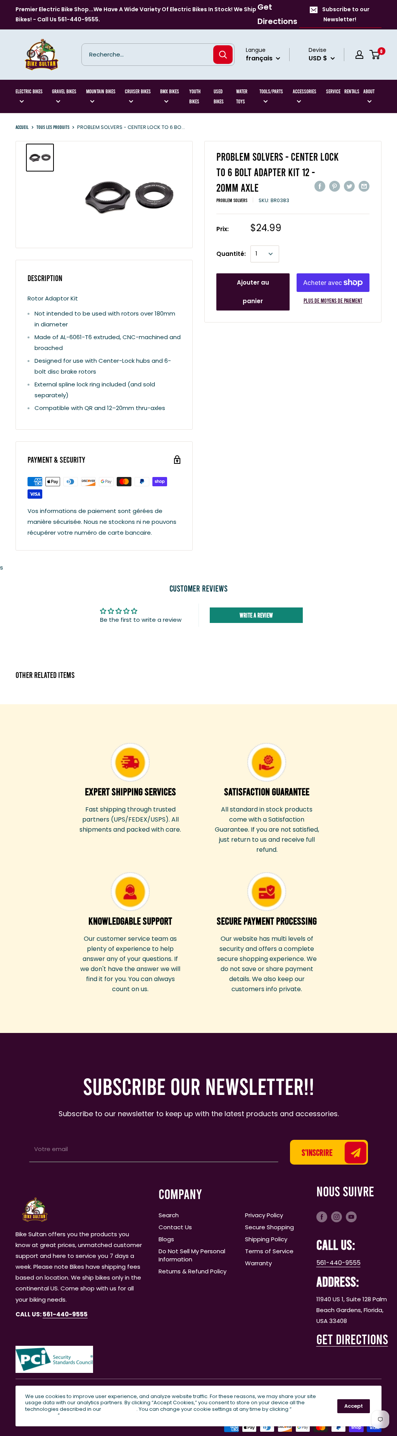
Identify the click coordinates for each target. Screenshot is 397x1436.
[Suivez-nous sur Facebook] (321, 1216)
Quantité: (231, 254)
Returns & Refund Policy (192, 1271)
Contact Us (175, 1227)
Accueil (22, 127)
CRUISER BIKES (138, 91)
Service (333, 91)
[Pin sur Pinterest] (334, 186)
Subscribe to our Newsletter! (345, 14)
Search (169, 1215)
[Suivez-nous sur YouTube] (351, 1216)
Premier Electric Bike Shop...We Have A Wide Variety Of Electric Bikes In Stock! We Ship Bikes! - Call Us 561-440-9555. (136, 14)
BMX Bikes (169, 91)
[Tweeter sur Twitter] (349, 186)
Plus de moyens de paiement (333, 300)
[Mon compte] (359, 54)
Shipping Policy (266, 1239)
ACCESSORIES (304, 91)
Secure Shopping (269, 1227)
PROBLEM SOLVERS (231, 200)
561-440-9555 (338, 1262)
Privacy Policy (264, 1215)
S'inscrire (317, 1152)
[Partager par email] (364, 186)
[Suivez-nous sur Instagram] (336, 1216)
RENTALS (351, 91)
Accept (353, 1406)
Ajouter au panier (253, 291)
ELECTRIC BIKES (29, 91)
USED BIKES (219, 96)
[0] (375, 54)
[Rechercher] (223, 54)
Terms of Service (269, 1251)
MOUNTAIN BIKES (101, 91)
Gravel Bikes (64, 91)
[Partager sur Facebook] (319, 186)
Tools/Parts (271, 91)
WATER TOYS (241, 96)
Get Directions (277, 14)
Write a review (256, 615)
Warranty (258, 1263)
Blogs (166, 1239)
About (369, 91)
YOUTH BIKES (194, 96)
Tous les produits (52, 127)
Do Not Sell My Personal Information (192, 1255)
